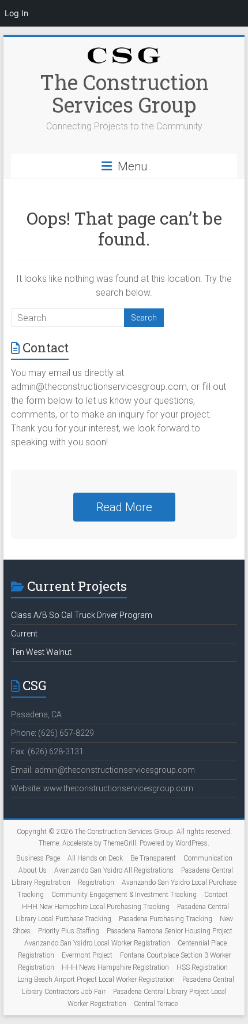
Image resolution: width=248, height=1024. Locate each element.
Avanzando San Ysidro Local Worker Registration (97, 943)
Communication (207, 858)
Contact (216, 895)
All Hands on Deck (95, 858)
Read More (124, 507)
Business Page (38, 858)
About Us (32, 870)
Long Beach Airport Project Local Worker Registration (96, 979)
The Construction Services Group (124, 93)
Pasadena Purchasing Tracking (165, 919)
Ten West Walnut (41, 652)
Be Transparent (153, 858)
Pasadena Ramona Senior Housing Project (169, 931)
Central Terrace (156, 1004)
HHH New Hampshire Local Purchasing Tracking (96, 907)
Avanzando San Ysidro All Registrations (114, 870)
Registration (96, 882)
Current (24, 633)
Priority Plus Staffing (68, 931)
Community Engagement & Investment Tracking (124, 895)
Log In (16, 13)
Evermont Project (87, 955)
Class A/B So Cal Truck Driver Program (81, 615)
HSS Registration (202, 967)
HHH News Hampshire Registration (115, 967)
